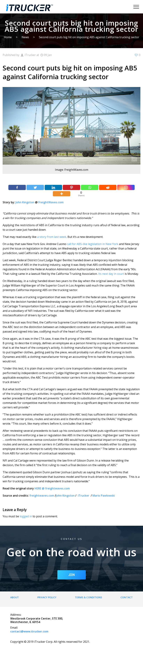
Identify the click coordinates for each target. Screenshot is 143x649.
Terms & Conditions (88, 597)
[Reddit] (107, 187)
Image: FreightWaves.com (71, 170)
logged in (26, 516)
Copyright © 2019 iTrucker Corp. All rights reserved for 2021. (50, 641)
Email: (14, 627)
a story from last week (51, 237)
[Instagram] (126, 187)
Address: (15, 615)
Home (8, 37)
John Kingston (25, 202)
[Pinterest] (71, 187)
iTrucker (84, 495)
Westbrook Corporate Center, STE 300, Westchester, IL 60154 (36, 620)
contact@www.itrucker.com (29, 631)
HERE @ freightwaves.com (52, 488)
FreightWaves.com (50, 202)
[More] (61, 193)
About (14, 597)
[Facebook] (17, 187)
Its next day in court (111, 274)
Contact (127, 597)
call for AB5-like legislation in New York (92, 244)
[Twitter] (35, 187)
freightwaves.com (41, 495)
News (25, 37)
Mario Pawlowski (103, 495)
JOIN (71, 574)
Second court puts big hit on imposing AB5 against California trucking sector (89, 37)
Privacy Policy (46, 597)
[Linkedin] (53, 187)
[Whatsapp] (89, 187)
